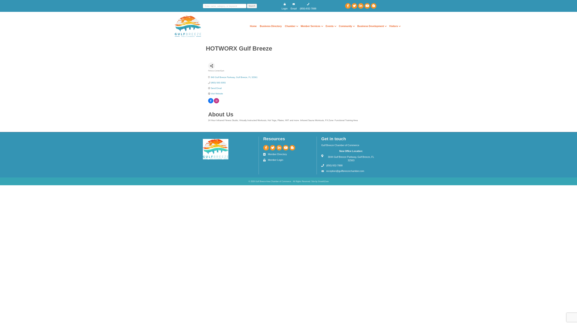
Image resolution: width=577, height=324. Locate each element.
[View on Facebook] (210, 102)
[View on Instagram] (216, 102)
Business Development (370, 26)
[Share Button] (211, 65)
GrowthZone (323, 181)
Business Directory (271, 26)
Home (253, 26)
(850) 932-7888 (334, 165)
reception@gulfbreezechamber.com (345, 171)
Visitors (393, 26)
